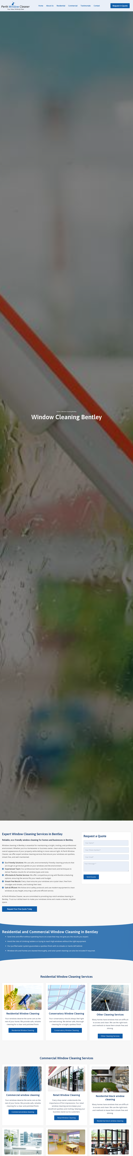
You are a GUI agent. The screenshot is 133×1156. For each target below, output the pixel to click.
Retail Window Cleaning (66, 1095)
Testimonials (86, 6)
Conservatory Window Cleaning (66, 1013)
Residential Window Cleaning (22, 1013)
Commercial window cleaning (23, 1095)
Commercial (72, 6)
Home (40, 6)
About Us (50, 6)
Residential (61, 6)
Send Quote (91, 877)
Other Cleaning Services (110, 1014)
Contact (97, 6)
